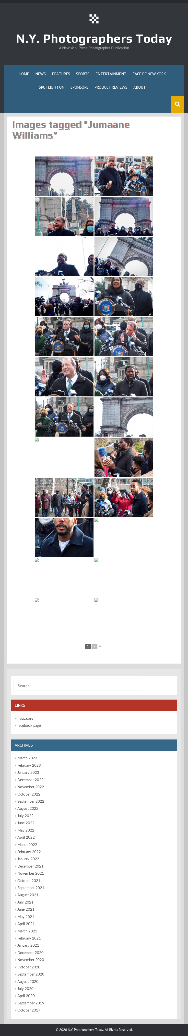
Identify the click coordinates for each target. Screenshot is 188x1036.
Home (24, 74)
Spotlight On (51, 87)
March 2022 (27, 845)
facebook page (29, 725)
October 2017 (28, 1010)
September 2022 (30, 801)
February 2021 (29, 938)
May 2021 (25, 917)
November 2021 (30, 873)
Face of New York (149, 74)
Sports (82, 74)
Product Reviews (110, 87)
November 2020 (30, 960)
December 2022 (30, 780)
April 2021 (26, 924)
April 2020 (26, 996)
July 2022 (25, 816)
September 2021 (30, 888)
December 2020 (30, 953)
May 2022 (25, 830)
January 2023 (28, 772)
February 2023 (29, 765)
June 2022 (26, 823)
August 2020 (27, 982)
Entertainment (110, 74)
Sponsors (79, 87)
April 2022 (26, 837)
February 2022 (29, 852)
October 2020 (28, 967)
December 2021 (30, 866)
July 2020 (25, 989)
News (40, 74)
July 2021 (25, 902)
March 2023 (27, 758)
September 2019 (30, 1003)
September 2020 (30, 974)
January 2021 (28, 945)
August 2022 (27, 808)
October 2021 (28, 881)
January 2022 (28, 859)
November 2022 (30, 787)
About (139, 87)
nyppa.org (25, 718)
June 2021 (26, 909)
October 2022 (28, 794)
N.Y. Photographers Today (94, 38)
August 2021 (27, 895)
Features (61, 74)
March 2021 (27, 931)
